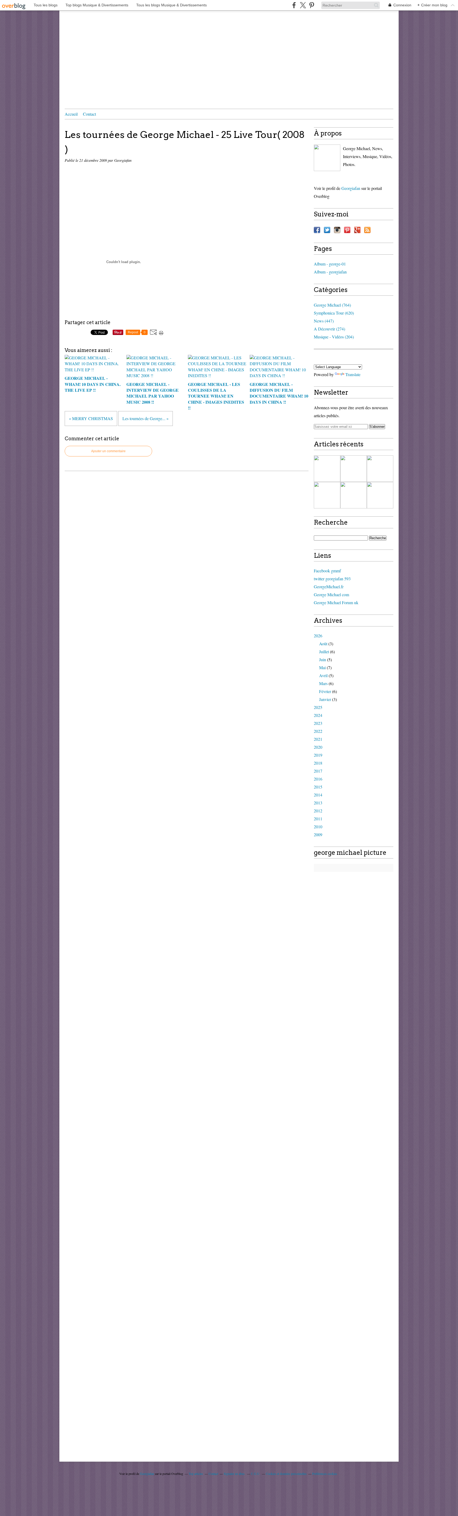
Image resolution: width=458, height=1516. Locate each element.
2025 (318, 707)
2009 (318, 834)
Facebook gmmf (327, 570)
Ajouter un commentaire (108, 451)
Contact (89, 114)
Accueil (71, 114)
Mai (322, 667)
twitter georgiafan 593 (332, 578)
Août (323, 643)
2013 (318, 802)
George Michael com (331, 594)
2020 (318, 747)
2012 (318, 810)
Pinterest (347, 230)
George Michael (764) (332, 305)
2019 (318, 755)
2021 (318, 739)
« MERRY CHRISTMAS (91, 418)
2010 (318, 826)
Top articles (196, 1473)
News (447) (324, 321)
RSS (367, 230)
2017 (318, 771)
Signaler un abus (234, 1473)
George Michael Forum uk (336, 602)
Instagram (337, 230)
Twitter (327, 230)
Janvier (325, 699)
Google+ (357, 230)
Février (325, 691)
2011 (318, 818)
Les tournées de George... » (145, 418)
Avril (323, 675)
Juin (322, 659)
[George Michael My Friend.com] (327, 158)
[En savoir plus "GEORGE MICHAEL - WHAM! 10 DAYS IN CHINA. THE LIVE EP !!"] (327, 468)
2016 (318, 779)
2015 (318, 787)
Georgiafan (350, 188)
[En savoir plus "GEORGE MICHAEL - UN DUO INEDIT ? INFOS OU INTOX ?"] (353, 495)
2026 (318, 635)
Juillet (324, 651)
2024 (318, 715)
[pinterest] (311, 5)
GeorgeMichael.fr (329, 586)
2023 (318, 723)
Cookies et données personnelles (286, 1473)
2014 (318, 795)
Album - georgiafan (330, 272)
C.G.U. (255, 1473)
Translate (352, 374)
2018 (318, 763)
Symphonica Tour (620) (334, 313)
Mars (323, 683)
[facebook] (294, 5)
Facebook (317, 230)
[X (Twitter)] (303, 5)
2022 (318, 731)
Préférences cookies (324, 1473)
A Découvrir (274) (329, 329)
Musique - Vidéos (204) (334, 336)
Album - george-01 (330, 264)
